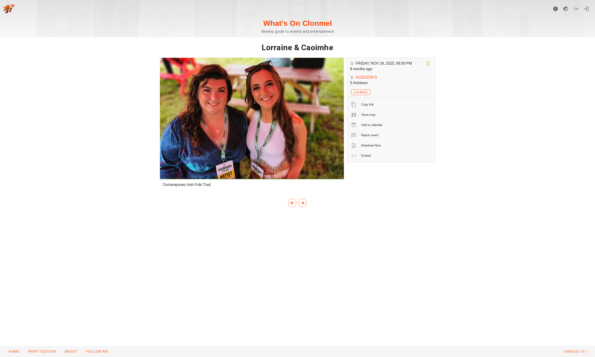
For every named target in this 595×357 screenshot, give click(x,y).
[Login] (586, 9)
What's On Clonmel (297, 23)
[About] (555, 9)
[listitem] (391, 104)
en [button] (576, 9)
